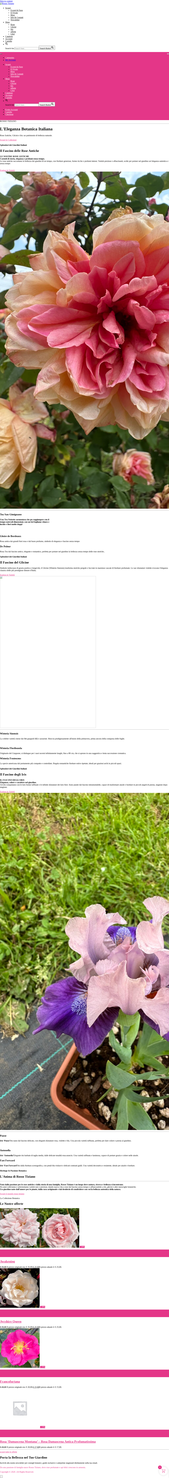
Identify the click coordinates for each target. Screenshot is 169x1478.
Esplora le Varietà (7, 170)
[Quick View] (1, 1256)
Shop (7, 22)
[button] (6, 44)
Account (8, 39)
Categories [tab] (9, 57)
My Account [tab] (10, 60)
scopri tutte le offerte (8, 1452)
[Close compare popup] (1, 1476)
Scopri (8, 8)
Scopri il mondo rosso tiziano (12, 1194)
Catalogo (9, 36)
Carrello (8, 41)
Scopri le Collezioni (8, 140)
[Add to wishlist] (84, 1251)
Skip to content (6, 1)
